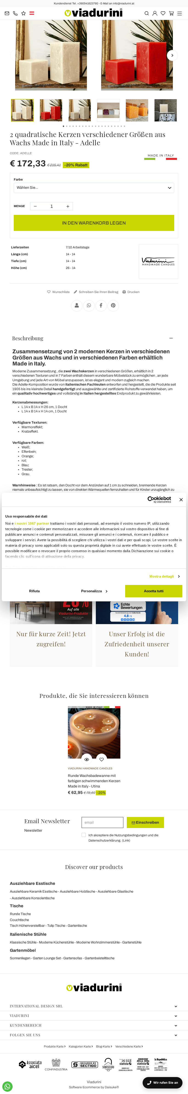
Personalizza (91, 591)
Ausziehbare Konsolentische (33, 898)
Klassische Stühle (23, 942)
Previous (15, 55)
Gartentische (77, 925)
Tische (16, 906)
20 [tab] (128, 129)
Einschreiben (147, 822)
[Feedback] (23, 13)
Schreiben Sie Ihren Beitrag (98, 292)
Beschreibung (27, 338)
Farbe (18, 179)
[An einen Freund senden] (77, 306)
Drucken (133, 292)
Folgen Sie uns (25, 1035)
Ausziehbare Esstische (32, 883)
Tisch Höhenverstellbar (27, 925)
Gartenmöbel (23, 950)
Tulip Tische (56, 925)
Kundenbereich (25, 1025)
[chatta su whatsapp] (7, 1086)
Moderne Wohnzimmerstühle (98, 942)
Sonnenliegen (20, 958)
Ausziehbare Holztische (77, 891)
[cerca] (146, 13)
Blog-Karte (103, 1046)
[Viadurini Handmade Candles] (158, 261)
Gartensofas (72, 958)
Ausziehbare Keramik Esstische (33, 891)
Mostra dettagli (161, 576)
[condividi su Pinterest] (113, 306)
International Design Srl (36, 1006)
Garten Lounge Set (47, 958)
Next (172, 55)
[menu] (179, 13)
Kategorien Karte (80, 1046)
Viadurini (19, 1015)
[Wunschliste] (101, 759)
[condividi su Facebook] (101, 306)
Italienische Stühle (28, 934)
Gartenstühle (131, 942)
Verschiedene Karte (128, 1046)
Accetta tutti (153, 591)
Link (126, 840)
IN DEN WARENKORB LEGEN (94, 222)
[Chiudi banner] (181, 499)
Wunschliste (61, 292)
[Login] (154, 13)
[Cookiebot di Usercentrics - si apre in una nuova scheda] (151, 499)
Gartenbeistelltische (99, 958)
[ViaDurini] (93, 12)
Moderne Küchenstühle (56, 942)
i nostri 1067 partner (32, 523)
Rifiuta (34, 591)
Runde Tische (20, 914)
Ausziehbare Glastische (115, 891)
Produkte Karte (54, 1046)
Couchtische (19, 920)
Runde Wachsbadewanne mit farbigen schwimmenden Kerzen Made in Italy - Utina (94, 781)
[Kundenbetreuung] (15, 13)
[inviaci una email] (7, 13)
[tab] (94, 338)
